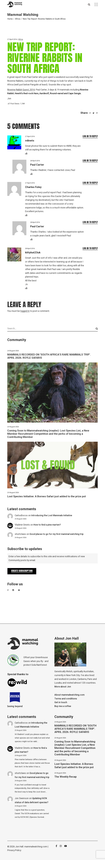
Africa (17, 18)
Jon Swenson (22, 798)
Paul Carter (37, 165)
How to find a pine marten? (47, 524)
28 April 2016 (35, 160)
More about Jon (62, 686)
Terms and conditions (65, 698)
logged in (25, 311)
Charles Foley (33, 187)
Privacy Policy (14, 850)
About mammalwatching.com (69, 694)
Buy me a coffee (62, 706)
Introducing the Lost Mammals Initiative (51, 515)
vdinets (29, 141)
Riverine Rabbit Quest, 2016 (21, 89)
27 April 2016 (12, 39)
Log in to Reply (90, 136)
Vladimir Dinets (22, 524)
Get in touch (60, 702)
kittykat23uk (32, 253)
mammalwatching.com (35, 846)
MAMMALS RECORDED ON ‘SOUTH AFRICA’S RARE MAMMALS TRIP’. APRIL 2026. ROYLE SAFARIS (49, 356)
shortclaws (20, 534)
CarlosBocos (21, 515)
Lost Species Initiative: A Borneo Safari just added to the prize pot (46, 496)
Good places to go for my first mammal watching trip (56, 534)
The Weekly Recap (65, 777)
